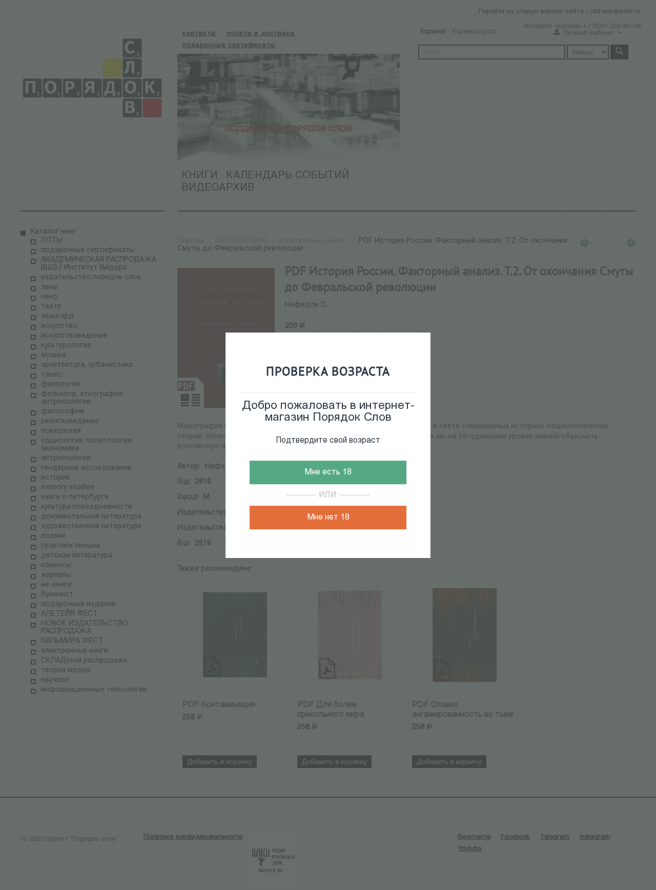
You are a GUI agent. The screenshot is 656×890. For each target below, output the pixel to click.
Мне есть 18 (328, 472)
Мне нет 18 (328, 517)
